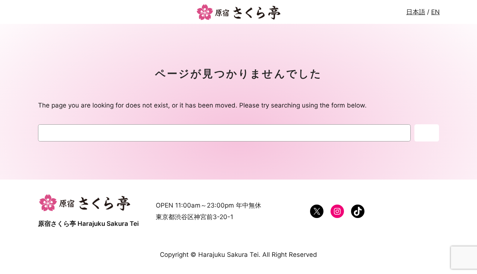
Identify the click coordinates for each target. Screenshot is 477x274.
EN (435, 12)
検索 (426, 133)
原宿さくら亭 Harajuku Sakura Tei (88, 223)
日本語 (415, 12)
